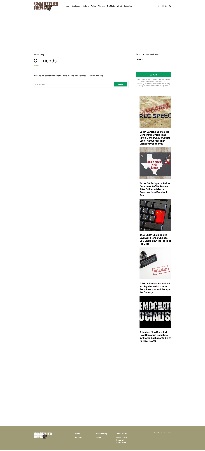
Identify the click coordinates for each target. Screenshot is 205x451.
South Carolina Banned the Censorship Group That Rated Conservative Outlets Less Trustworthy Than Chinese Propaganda (155, 137)
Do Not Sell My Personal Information (122, 440)
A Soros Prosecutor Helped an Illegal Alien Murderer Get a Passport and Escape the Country (155, 288)
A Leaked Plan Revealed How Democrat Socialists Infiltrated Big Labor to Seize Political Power (155, 336)
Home (77, 433)
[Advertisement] (102, 29)
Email (139, 60)
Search (120, 84)
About (98, 437)
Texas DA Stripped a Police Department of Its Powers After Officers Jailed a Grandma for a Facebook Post (155, 189)
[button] (162, 6)
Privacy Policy (101, 433)
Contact (78, 437)
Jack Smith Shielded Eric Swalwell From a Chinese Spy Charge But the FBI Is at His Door (155, 239)
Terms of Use (121, 433)
